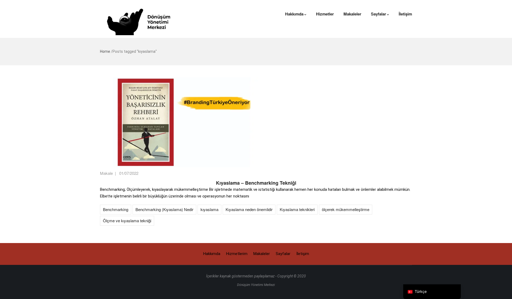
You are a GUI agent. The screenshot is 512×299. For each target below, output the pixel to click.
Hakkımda (294, 14)
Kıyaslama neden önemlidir (249, 209)
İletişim (405, 14)
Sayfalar (378, 14)
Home (105, 51)
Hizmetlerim (236, 253)
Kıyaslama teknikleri (297, 209)
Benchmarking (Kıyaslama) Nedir (164, 209)
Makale (106, 173)
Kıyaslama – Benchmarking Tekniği (256, 182)
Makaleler (352, 14)
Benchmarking (115, 209)
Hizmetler (325, 14)
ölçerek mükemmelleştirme (345, 209)
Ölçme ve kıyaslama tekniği (127, 220)
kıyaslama (209, 209)
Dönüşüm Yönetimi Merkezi (256, 285)
